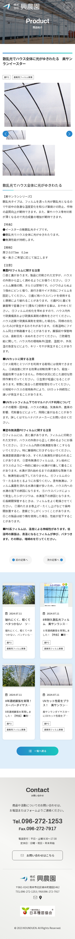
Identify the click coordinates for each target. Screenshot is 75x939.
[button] (16, 135)
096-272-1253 (37, 821)
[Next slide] (69, 134)
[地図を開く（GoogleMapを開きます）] (40, 898)
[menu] (68, 6)
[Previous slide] (6, 134)
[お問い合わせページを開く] (35, 898)
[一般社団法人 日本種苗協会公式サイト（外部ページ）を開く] (37, 911)
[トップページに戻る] (37, 878)
